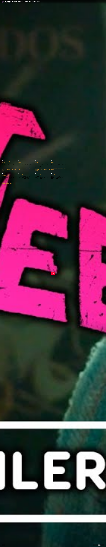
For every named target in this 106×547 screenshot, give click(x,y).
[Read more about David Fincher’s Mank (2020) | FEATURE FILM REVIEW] (58, 162)
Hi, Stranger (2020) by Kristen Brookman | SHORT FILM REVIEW (42, 166)
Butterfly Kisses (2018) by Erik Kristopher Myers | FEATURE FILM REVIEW (24, 177)
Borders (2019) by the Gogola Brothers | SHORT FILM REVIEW (9, 179)
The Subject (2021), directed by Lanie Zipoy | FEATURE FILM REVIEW (42, 177)
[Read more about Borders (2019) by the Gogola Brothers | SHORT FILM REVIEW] (9, 175)
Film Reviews (4, 169)
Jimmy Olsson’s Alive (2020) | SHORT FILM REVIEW (25, 165)
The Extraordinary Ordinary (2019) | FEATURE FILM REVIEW (9, 166)
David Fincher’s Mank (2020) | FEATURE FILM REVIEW (58, 165)
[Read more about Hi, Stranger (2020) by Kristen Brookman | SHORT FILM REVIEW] (42, 162)
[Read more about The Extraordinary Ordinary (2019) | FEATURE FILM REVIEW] (9, 162)
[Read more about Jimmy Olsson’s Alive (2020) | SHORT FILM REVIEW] (26, 162)
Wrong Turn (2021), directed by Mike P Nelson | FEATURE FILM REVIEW (58, 177)
